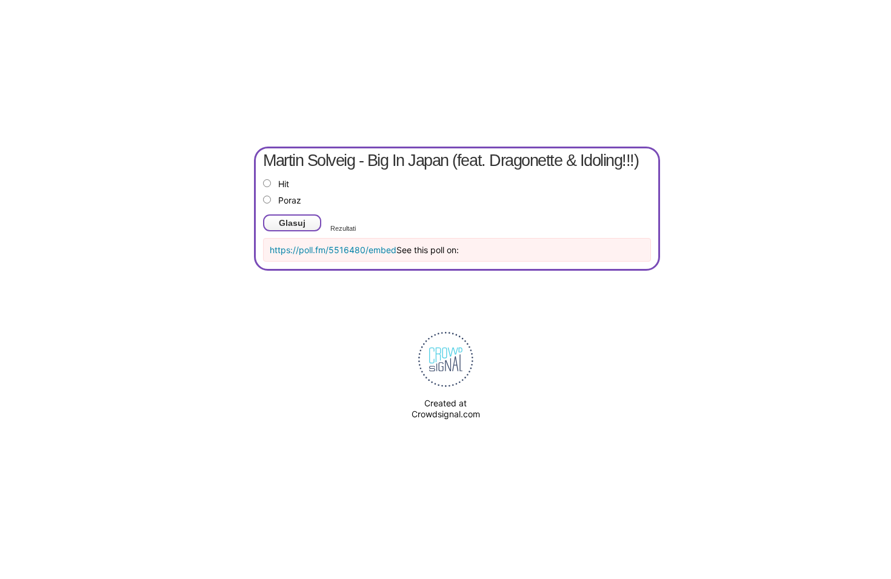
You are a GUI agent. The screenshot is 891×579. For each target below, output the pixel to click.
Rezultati (343, 228)
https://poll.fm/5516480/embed (333, 250)
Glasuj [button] (292, 223)
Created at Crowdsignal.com (446, 408)
